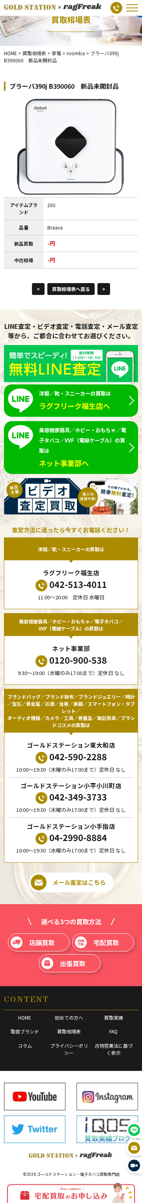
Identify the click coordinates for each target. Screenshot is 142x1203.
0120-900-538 (78, 659)
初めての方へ (69, 1017)
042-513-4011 (78, 584)
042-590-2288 (78, 756)
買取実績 (113, 1017)
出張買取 (72, 963)
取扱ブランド (25, 1031)
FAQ (113, 1031)
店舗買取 (41, 942)
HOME (24, 1017)
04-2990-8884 (78, 837)
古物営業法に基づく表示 (114, 1049)
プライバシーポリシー (69, 1049)
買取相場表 (69, 1031)
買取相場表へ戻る (71, 288)
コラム (25, 1045)
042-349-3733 (78, 796)
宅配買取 (106, 942)
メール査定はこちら (79, 882)
